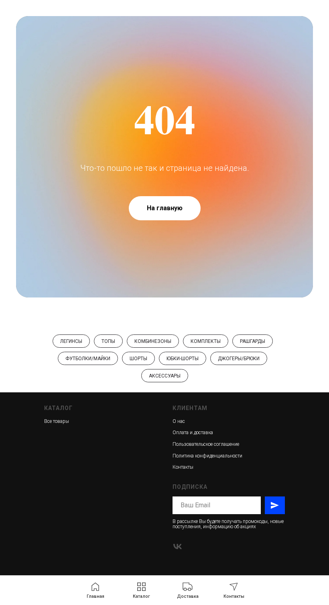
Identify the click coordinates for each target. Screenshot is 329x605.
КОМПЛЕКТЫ (206, 341)
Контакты (183, 467)
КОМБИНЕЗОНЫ (152, 341)
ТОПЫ (108, 341)
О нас (179, 421)
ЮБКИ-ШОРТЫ (183, 358)
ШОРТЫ (138, 358)
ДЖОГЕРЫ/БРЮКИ (239, 358)
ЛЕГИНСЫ (71, 341)
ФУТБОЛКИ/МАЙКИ (87, 358)
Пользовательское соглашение (206, 444)
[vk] (178, 546)
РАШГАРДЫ (252, 341)
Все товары (56, 421)
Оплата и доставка (193, 432)
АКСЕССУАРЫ (165, 376)
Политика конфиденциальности (207, 456)
